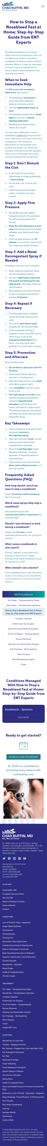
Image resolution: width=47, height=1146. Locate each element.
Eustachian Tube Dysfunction (14, 941)
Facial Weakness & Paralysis (14, 1067)
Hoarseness (7, 1116)
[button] (42, 6)
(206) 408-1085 (14, 871)
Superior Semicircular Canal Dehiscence (19, 956)
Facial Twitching (9, 1063)
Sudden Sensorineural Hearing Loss (17, 945)
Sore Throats (7, 1100)
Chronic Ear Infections (11, 1075)
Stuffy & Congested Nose (13, 972)
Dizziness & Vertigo (10, 1059)
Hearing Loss (7, 937)
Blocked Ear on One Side (12, 1040)
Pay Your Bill (7, 897)
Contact (5, 909)
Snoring (5, 1108)
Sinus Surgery (23, 654)
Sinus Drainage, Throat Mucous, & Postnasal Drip (23, 1097)
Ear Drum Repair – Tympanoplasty (23, 633)
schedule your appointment (23, 756)
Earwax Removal (23, 638)
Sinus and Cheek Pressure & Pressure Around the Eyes (23, 1088)
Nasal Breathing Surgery (23, 659)
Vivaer (23, 664)
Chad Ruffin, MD (9, 890)
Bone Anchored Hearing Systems (23, 628)
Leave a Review (8, 905)
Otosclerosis (7, 930)
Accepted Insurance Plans (13, 894)
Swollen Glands (9, 1112)
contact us (21, 135)
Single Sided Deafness (11, 926)
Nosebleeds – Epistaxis (12, 964)
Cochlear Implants (23, 618)
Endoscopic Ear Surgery (23, 623)
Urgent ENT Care (9, 1027)
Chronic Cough (8, 976)
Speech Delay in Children (13, 1071)
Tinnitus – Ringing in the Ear (14, 1044)
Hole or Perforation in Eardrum (15, 949)
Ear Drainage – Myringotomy (23, 649)
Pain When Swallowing (12, 1104)
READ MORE (23, 717)
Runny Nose (7, 1078)
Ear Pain (5, 1056)
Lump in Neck (8, 1120)
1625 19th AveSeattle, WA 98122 (9, 867)
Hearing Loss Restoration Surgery (23, 644)
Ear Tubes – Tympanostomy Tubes (23, 600)
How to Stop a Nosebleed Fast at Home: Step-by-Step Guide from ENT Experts (23, 612)
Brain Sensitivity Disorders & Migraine (18, 953)
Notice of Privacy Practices (13, 901)
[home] (18, 6)
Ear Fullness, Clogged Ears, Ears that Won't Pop (22, 1048)
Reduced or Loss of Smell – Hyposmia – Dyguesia (23, 1093)
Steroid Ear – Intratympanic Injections (23, 605)
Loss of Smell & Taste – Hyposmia (16, 922)
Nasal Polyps (7, 968)
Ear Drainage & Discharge (13, 1052)
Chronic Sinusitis (9, 960)
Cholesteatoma (8, 933)
